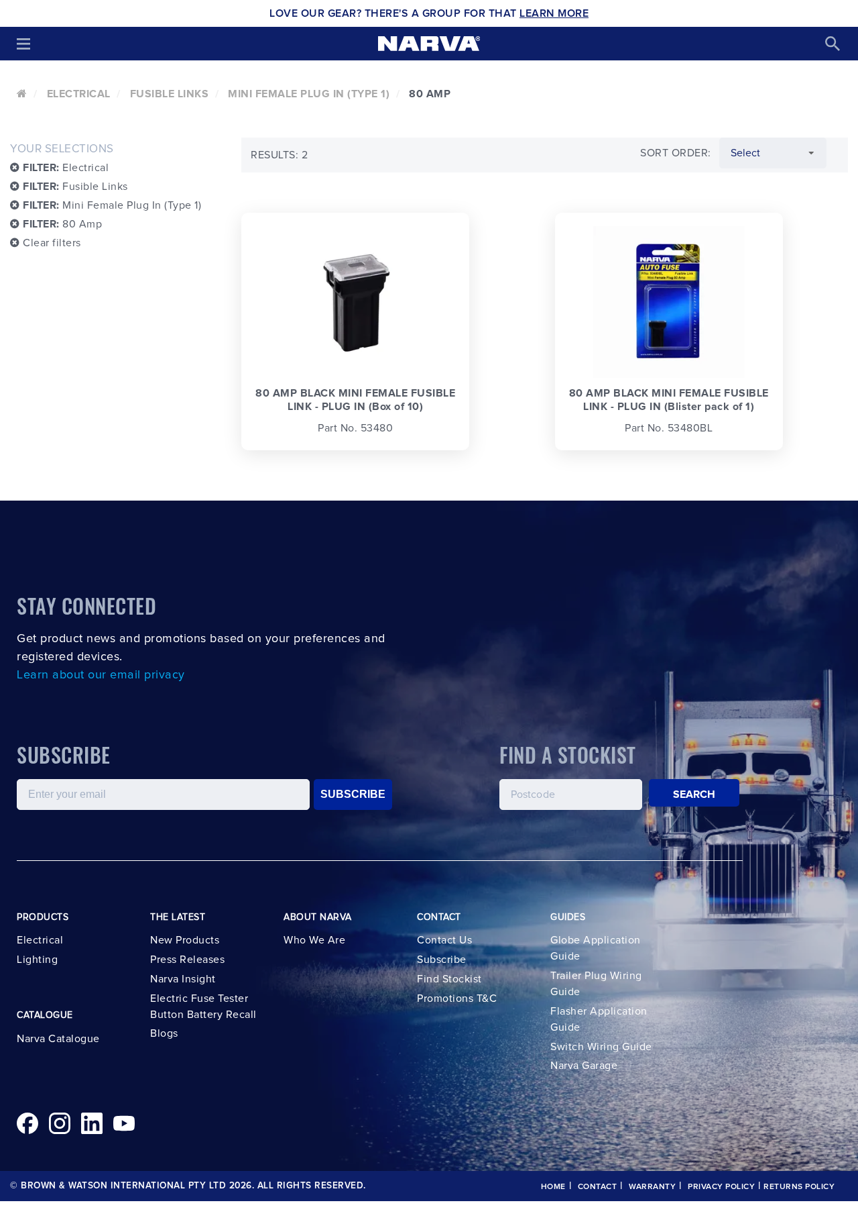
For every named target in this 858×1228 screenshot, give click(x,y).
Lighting (37, 959)
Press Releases (187, 959)
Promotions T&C (457, 998)
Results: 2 (279, 155)
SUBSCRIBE (352, 794)
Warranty (652, 1187)
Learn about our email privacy (101, 675)
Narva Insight (183, 979)
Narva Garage (583, 1065)
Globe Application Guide (595, 948)
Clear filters (50, 243)
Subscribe (442, 959)
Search (694, 794)
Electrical (79, 94)
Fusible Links (169, 94)
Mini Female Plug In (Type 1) (308, 94)
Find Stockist (449, 979)
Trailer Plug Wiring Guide (596, 983)
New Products (184, 940)
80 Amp (62, 224)
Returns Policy (799, 1187)
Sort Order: (675, 153)
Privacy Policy (721, 1187)
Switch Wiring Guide (601, 1046)
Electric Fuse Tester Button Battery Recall (203, 1006)
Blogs (164, 1033)
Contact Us (444, 940)
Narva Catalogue (58, 1038)
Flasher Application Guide (599, 1019)
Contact (597, 1187)
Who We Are (314, 940)
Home (553, 1187)
